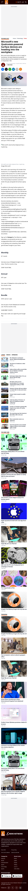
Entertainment (4, 862)
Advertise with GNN (15, 852)
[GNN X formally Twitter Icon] (12, 887)
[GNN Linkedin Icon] (20, 887)
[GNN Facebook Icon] (8, 887)
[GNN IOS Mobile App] (17, 876)
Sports (2, 864)
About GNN (3, 850)
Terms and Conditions (5, 852)
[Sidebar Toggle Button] (2, 2)
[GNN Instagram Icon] (16, 887)
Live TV (15, 866)
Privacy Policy (14, 850)
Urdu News (16, 868)
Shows (15, 862)
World (2, 860)
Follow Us (3, 888)
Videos (15, 864)
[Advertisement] (14, 339)
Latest (15, 860)
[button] (14, 151)
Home (15, 858)
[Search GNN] (26, 2)
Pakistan (3, 858)
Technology (4, 866)
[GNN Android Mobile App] (6, 876)
